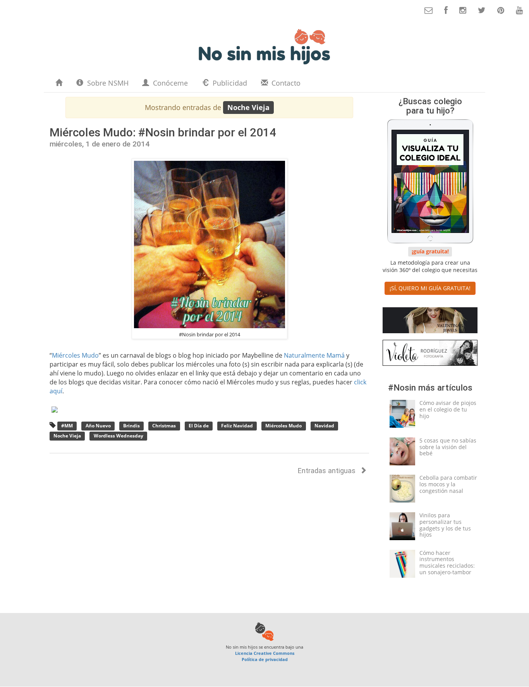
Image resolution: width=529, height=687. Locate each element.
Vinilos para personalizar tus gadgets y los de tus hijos (445, 524)
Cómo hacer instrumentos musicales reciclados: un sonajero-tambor (447, 562)
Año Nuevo (98, 426)
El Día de (198, 426)
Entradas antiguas (327, 471)
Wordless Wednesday (118, 435)
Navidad (324, 426)
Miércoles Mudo (75, 355)
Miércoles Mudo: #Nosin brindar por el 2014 (163, 132)
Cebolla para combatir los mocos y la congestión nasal (448, 484)
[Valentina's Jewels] (430, 321)
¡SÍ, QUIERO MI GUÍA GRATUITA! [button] (430, 288)
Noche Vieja (67, 435)
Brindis (131, 426)
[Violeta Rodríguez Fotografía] (430, 354)
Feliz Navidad (237, 426)
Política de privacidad (265, 659)
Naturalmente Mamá (314, 355)
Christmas (164, 426)
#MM (67, 426)
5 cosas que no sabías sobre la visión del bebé (447, 447)
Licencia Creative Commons (264, 653)
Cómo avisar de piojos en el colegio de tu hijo (447, 409)
